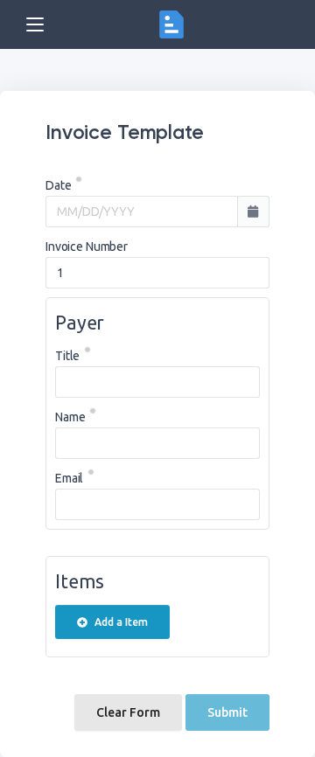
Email (69, 478)
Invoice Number (87, 246)
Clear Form (128, 712)
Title (67, 356)
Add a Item (121, 622)
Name (70, 417)
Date (58, 185)
